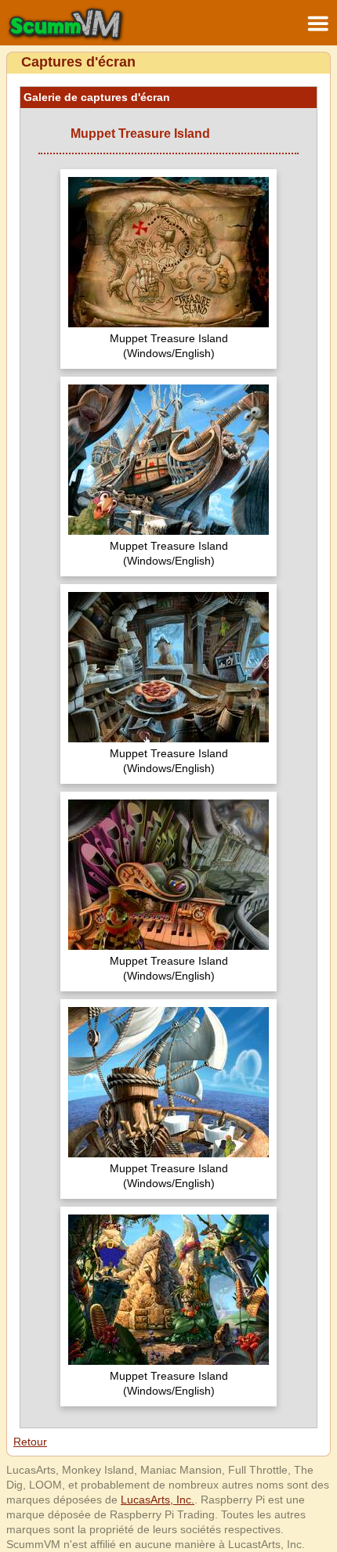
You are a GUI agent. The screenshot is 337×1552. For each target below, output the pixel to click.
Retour (30, 1441)
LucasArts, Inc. (157, 1499)
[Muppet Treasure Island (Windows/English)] (168, 254)
